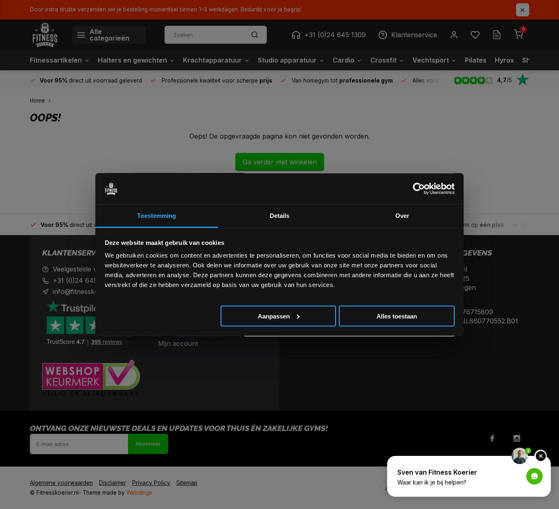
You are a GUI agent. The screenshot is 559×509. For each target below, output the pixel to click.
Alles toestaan (396, 315)
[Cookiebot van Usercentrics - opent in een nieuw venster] (419, 189)
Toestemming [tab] (156, 215)
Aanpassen (274, 315)
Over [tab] (402, 215)
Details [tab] (280, 215)
